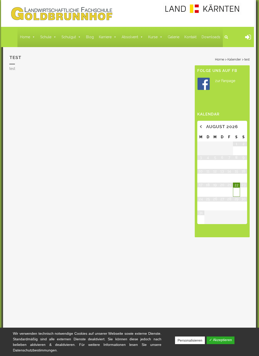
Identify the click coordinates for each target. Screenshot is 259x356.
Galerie (173, 37)
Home (25, 37)
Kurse (153, 37)
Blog (90, 37)
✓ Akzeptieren (220, 340)
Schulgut (68, 37)
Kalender (234, 59)
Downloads (211, 37)
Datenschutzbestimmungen (35, 350)
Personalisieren (190, 340)
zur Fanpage (225, 81)
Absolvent (130, 37)
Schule (45, 37)
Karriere (105, 37)
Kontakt (190, 37)
